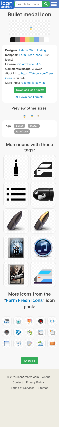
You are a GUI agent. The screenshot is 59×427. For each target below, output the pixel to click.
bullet (19, 125)
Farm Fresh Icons (30, 55)
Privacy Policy (35, 382)
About (46, 377)
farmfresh (22, 131)
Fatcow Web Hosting (32, 50)
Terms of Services (22, 387)
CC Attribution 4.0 (28, 64)
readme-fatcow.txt (33, 82)
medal (33, 125)
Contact (18, 382)
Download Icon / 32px (30, 89)
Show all (29, 360)
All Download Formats (29, 97)
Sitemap (43, 387)
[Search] (46, 4)
